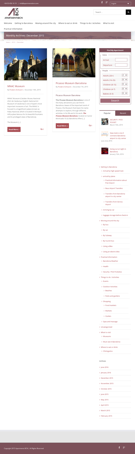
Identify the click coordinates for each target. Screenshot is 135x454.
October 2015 (106, 389)
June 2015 (104, 394)
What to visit (106, 332)
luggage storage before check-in (115, 215)
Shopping (107, 301)
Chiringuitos (108, 351)
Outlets (108, 316)
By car (105, 230)
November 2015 (107, 383)
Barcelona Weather (110, 261)
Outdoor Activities (110, 286)
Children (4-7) (109, 89)
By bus (105, 224)
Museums (107, 336)
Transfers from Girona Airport (113, 203)
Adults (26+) (108, 75)
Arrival (106, 60)
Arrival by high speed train (113, 171)
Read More (13, 129)
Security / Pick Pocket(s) (112, 272)
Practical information (109, 257)
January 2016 (106, 372)
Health (105, 266)
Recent (123, 113)
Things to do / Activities (110, 277)
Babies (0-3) (108, 93)
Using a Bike (107, 246)
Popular (107, 113)
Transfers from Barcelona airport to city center (115, 195)
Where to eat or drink (109, 347)
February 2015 (106, 416)
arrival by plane (109, 176)
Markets (108, 311)
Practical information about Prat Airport (116, 181)
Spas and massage (110, 321)
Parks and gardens (112, 296)
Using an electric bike (111, 251)
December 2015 (107, 378)
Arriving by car (108, 210)
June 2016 (104, 367)
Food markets (110, 305)
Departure (107, 65)
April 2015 (105, 405)
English (113, 3)
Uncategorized (106, 327)
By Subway (107, 235)
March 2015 (105, 410)
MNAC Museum (16, 86)
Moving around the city (110, 220)
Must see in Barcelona (111, 342)
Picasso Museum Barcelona (71, 83)
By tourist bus (108, 241)
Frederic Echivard (16, 90)
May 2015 (104, 399)
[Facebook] (102, 2)
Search (115, 100)
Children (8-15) (109, 84)
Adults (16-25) (109, 80)
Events (105, 281)
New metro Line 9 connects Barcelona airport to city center (118, 135)
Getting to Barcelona (109, 167)
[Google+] (107, 2)
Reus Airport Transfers (114, 188)
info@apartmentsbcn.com (29, 3)
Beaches (108, 290)
